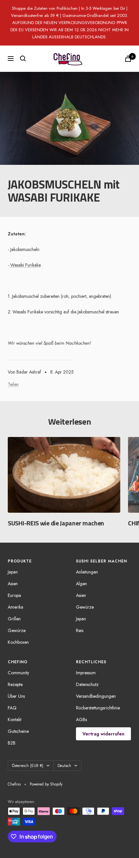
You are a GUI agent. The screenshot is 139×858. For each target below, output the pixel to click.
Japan (13, 572)
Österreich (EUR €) (27, 766)
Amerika (15, 607)
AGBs (81, 719)
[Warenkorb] (128, 59)
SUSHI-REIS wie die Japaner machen (56, 523)
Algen (81, 583)
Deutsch (64, 766)
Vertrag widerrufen (103, 734)
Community (18, 672)
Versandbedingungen (96, 696)
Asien (13, 583)
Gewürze (17, 630)
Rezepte (15, 684)
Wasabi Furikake (25, 265)
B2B (12, 743)
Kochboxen (18, 642)
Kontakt (14, 719)
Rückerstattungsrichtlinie (98, 708)
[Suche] (23, 58)
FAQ (12, 708)
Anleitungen (87, 572)
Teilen (13, 384)
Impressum (86, 672)
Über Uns (16, 696)
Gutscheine (18, 731)
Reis (79, 630)
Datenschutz (87, 684)
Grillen (14, 618)
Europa (14, 595)
